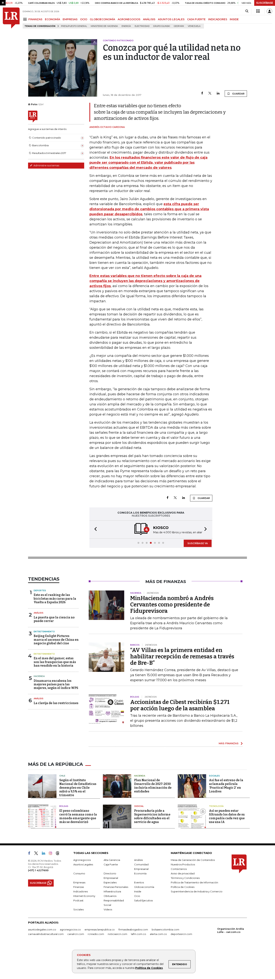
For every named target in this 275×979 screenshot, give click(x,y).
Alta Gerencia (112, 859)
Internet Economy (84, 895)
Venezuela (194, 26)
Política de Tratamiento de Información (194, 882)
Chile (62, 775)
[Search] (246, 11)
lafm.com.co (138, 933)
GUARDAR (238, 93)
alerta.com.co (158, 933)
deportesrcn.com (181, 933)
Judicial (139, 805)
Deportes (40, 590)
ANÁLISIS (149, 19)
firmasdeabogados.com (133, 929)
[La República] (11, 18)
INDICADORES (217, 19)
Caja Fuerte (111, 864)
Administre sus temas (46, 165)
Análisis (38, 612)
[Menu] (25, 19)
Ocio (137, 895)
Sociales (214, 775)
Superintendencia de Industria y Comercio (196, 891)
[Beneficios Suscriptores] (258, 11)
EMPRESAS (70, 19)
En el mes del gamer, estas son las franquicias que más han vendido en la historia (55, 661)
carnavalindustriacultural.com (46, 933)
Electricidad (142, 26)
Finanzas (78, 886)
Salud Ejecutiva (143, 900)
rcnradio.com (96, 933)
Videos (108, 909)
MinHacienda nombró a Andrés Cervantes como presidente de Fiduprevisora (172, 604)
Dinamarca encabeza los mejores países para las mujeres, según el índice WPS (56, 684)
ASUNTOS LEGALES (171, 19)
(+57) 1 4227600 (38, 869)
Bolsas (63, 805)
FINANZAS (35, 19)
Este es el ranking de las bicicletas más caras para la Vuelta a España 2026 (55, 598)
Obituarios (110, 895)
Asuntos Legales (83, 864)
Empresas (79, 882)
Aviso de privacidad (183, 873)
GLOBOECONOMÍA (102, 19)
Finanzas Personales (116, 886)
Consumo (79, 873)
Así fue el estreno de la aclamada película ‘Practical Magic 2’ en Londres (226, 785)
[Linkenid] (45, 853)
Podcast (78, 900)
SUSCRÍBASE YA (197, 542)
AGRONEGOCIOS (129, 19)
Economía (140, 873)
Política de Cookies (149, 968)
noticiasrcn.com (117, 933)
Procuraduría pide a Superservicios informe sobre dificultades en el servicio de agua (152, 816)
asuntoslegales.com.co (42, 929)
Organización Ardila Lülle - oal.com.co (230, 930)
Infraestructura (112, 891)
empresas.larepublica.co (100, 929)
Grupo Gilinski (161, 26)
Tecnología (216, 805)
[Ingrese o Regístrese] (269, 11)
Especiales (110, 882)
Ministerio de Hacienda (104, 26)
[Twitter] (210, 93)
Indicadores (80, 891)
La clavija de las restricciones (56, 702)
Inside (137, 891)
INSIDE (234, 19)
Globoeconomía (144, 886)
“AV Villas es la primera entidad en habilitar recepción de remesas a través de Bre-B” (182, 656)
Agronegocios (82, 859)
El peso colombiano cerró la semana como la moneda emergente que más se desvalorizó (78, 816)
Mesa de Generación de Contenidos (193, 859)
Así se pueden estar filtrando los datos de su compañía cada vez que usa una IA (227, 816)
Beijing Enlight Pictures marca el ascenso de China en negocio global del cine (56, 639)
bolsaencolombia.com (165, 929)
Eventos (139, 882)
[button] (94, 529)
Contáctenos (179, 868)
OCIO (83, 19)
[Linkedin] (218, 93)
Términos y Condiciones (185, 877)
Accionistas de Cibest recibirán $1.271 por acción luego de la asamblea (180, 704)
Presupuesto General (74, 26)
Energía (126, 26)
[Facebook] (202, 93)
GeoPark (179, 26)
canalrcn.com (75, 933)
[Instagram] (52, 853)
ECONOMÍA (52, 19)
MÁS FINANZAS (229, 742)
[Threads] (59, 853)
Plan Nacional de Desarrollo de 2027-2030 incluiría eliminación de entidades (153, 785)
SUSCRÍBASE (264, 3)
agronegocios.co (70, 929)
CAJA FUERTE (196, 19)
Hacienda (39, 675)
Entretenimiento (44, 631)
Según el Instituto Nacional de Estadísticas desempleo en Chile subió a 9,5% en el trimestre (77, 787)
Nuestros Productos (183, 864)
